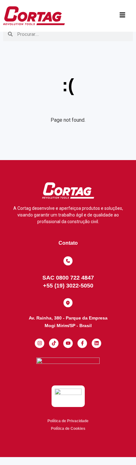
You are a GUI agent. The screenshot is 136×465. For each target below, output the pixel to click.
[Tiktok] (54, 343)
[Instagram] (39, 343)
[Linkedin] (96, 343)
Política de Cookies (68, 428)
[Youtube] (68, 343)
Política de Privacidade (68, 421)
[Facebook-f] (82, 343)
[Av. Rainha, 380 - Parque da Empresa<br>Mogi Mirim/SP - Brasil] (68, 302)
